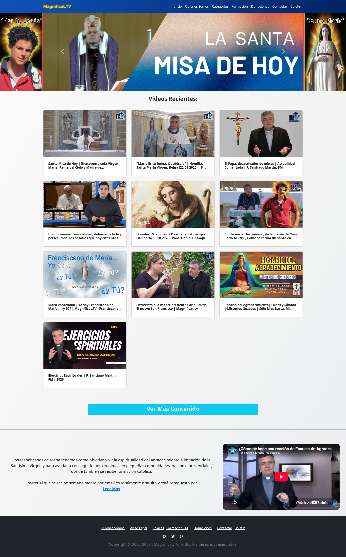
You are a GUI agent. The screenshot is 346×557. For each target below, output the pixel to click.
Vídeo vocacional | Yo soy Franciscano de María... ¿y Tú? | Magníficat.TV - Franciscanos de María (84, 309)
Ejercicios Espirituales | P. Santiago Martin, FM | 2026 (82, 377)
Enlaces (158, 528)
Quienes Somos (197, 6)
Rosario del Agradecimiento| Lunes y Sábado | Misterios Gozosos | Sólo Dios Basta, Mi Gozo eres (260, 309)
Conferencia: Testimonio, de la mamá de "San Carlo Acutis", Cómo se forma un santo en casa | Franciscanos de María (260, 238)
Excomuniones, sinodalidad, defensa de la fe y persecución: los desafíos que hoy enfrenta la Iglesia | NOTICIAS (85, 238)
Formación (240, 6)
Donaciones (260, 6)
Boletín (296, 6)
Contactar (279, 6)
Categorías (220, 6)
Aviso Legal (138, 528)
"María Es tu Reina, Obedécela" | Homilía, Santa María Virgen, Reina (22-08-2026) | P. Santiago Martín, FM (169, 167)
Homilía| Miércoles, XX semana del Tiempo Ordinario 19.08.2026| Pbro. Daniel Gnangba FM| (171, 238)
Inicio (178, 6)
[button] (62, 52)
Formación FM (177, 528)
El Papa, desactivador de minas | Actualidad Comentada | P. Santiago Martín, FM (259, 165)
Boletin (240, 528)
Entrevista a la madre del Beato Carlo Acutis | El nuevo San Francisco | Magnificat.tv (172, 307)
